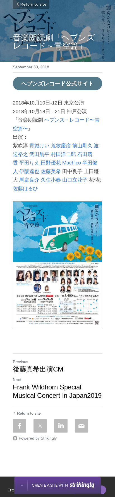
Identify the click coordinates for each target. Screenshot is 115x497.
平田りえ (29, 163)
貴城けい (39, 145)
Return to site (33, 4)
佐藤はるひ (25, 188)
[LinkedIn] (61, 426)
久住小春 (51, 180)
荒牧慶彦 (61, 145)
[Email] (81, 426)
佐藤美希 (51, 171)
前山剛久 (82, 145)
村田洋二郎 (63, 154)
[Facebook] (19, 426)
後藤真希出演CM (38, 369)
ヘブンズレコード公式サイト (57, 83)
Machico (71, 163)
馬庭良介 (29, 180)
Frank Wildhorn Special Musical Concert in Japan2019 (57, 391)
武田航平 (39, 154)
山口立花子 (74, 180)
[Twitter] (40, 426)
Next (17, 379)
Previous (20, 361)
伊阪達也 (29, 171)
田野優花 (51, 163)
